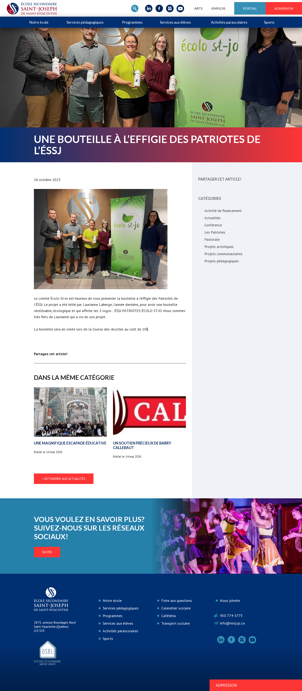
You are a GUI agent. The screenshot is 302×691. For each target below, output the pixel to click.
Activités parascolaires (229, 22)
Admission (283, 8)
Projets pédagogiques (221, 261)
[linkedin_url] (149, 8)
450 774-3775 (231, 615)
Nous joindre (230, 600)
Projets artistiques (219, 246)
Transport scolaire (175, 623)
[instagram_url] (170, 8)
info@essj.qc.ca (232, 623)
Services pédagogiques (85, 22)
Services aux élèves (175, 22)
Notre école (38, 22)
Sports (269, 22)
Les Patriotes (214, 232)
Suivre (47, 552)
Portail (250, 8)
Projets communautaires (223, 253)
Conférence (213, 225)
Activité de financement (223, 210)
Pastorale (212, 239)
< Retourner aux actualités (63, 479)
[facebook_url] (159, 8)
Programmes (132, 22)
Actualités (212, 217)
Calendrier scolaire (176, 608)
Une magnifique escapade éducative (70, 443)
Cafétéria (168, 615)
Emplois (218, 8)
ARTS (198, 8)
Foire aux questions (176, 600)
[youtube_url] (180, 8)
